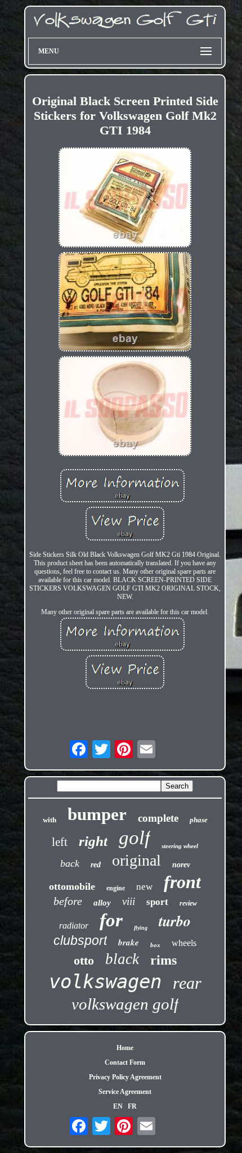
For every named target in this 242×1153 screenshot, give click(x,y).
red (96, 865)
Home (124, 1048)
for (111, 920)
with (49, 820)
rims (163, 960)
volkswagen (105, 981)
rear (187, 983)
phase (199, 820)
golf (134, 838)
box (155, 945)
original (136, 860)
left (60, 842)
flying (140, 928)
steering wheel (180, 846)
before (67, 901)
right (93, 841)
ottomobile (72, 886)
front (182, 882)
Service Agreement (124, 1092)
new (144, 886)
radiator (73, 925)
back (69, 863)
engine (115, 888)
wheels (184, 943)
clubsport (80, 940)
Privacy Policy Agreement (125, 1077)
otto (84, 960)
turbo (175, 921)
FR (132, 1106)
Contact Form (125, 1062)
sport (157, 902)
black (122, 959)
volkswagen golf (124, 1004)
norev (181, 865)
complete (158, 818)
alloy (102, 902)
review (188, 903)
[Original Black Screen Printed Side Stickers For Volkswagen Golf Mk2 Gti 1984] (125, 198)
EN (118, 1106)
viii (128, 901)
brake (128, 942)
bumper (97, 814)
